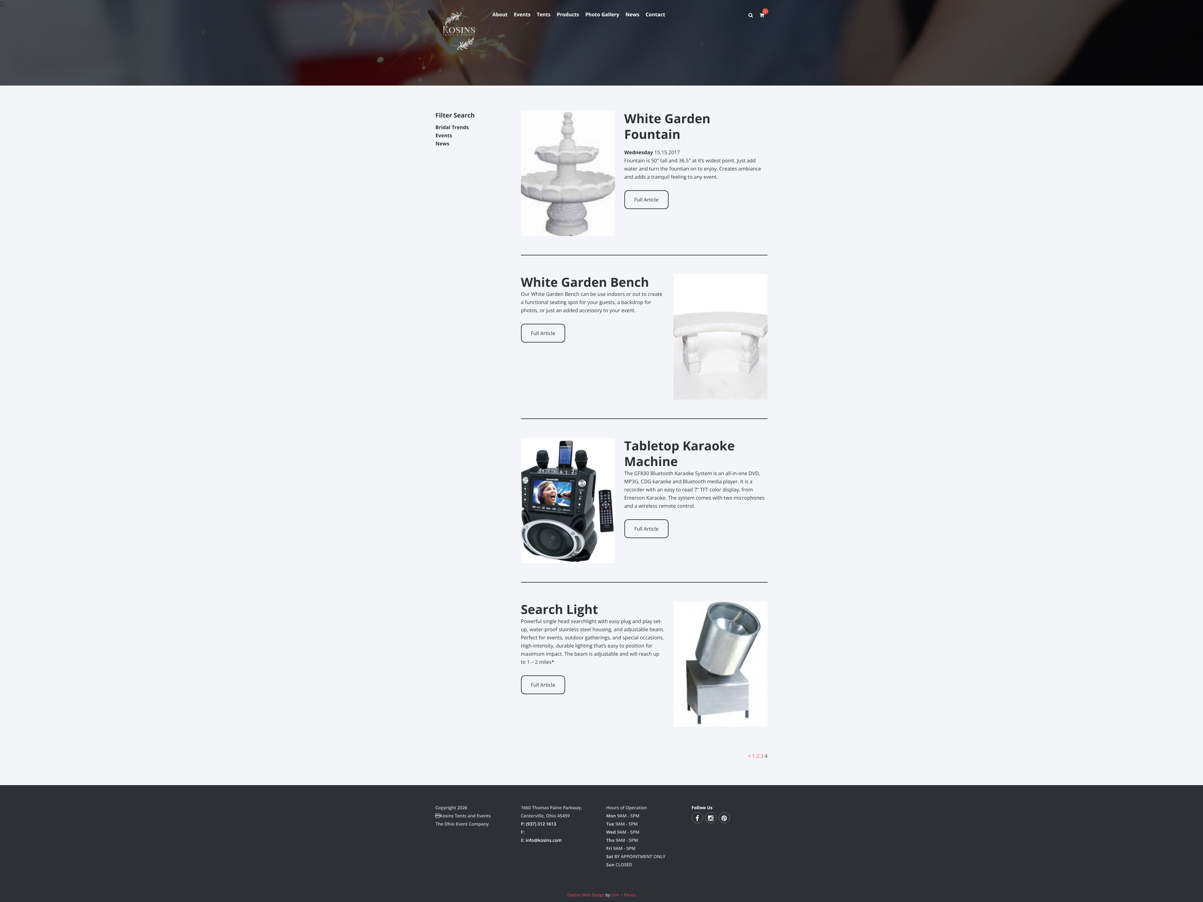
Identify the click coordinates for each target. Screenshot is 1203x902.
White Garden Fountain (667, 126)
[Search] (750, 15)
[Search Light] (721, 722)
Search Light (559, 609)
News (632, 14)
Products (568, 14)
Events (522, 14)
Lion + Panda (623, 895)
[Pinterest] (724, 817)
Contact (655, 14)
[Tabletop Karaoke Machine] (568, 559)
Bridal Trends (452, 127)
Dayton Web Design (586, 895)
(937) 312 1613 (541, 824)
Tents (543, 14)
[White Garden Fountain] (568, 231)
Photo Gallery (602, 14)
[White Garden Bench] (721, 395)
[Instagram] (710, 817)
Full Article (646, 199)
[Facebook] (697, 817)
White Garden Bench (585, 282)
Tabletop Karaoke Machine (679, 453)
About (500, 14)
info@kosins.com (544, 840)
